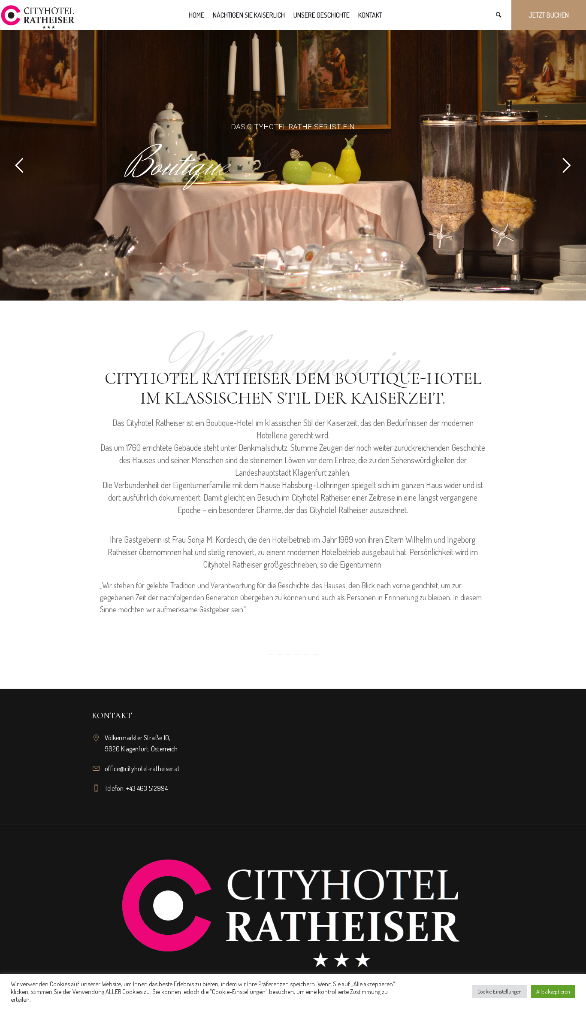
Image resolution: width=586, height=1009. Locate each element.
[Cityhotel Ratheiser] (293, 904)
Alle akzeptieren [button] (553, 991)
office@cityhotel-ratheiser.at (142, 768)
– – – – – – (292, 652)
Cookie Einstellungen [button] (499, 991)
